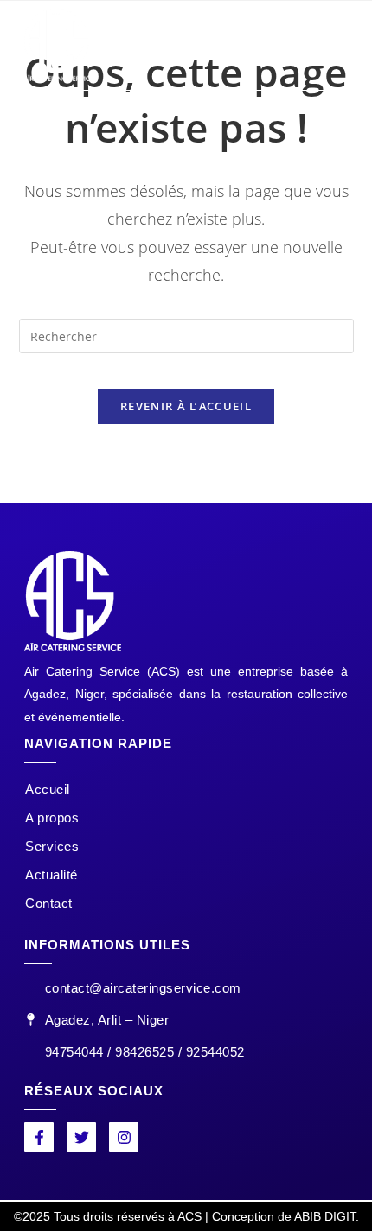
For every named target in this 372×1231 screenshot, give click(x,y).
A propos (52, 817)
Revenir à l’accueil (186, 406)
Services (52, 846)
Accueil (47, 789)
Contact (49, 903)
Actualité (51, 874)
